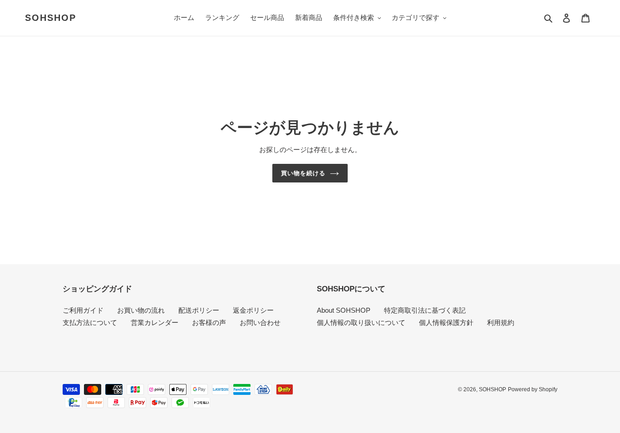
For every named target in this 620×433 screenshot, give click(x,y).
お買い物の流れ (141, 310)
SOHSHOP (50, 18)
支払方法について (90, 322)
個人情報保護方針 (446, 322)
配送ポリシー (198, 310)
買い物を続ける (303, 173)
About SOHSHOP (343, 310)
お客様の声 (209, 322)
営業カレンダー (154, 322)
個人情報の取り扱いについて (361, 322)
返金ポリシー (253, 310)
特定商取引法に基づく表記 (425, 310)
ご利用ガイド (83, 310)
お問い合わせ (260, 322)
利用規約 (500, 322)
